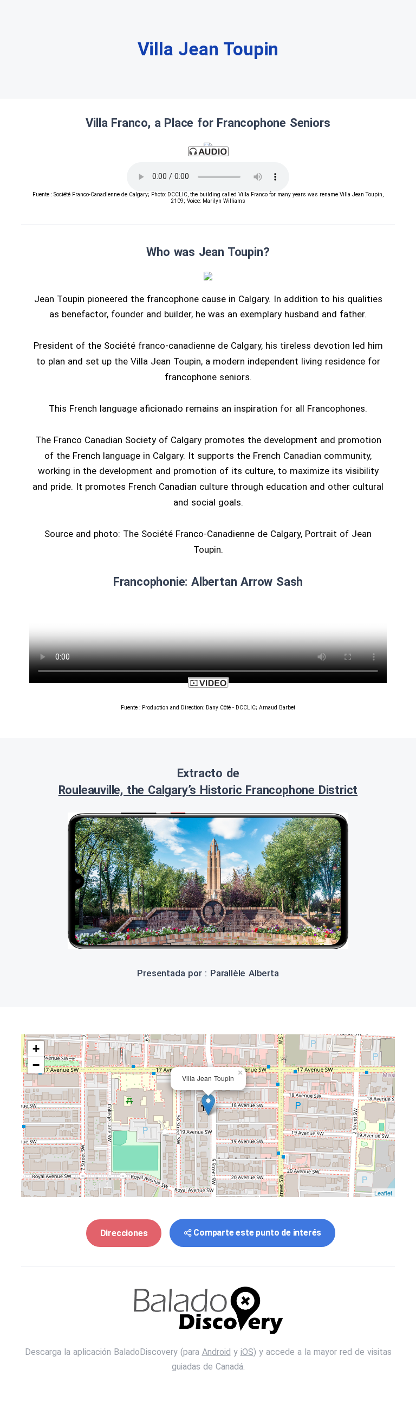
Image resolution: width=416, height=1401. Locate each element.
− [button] (36, 1065)
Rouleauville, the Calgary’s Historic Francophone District (208, 790)
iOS (246, 1352)
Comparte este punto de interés (257, 1232)
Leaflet (383, 1192)
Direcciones (124, 1233)
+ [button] (36, 1048)
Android (216, 1352)
